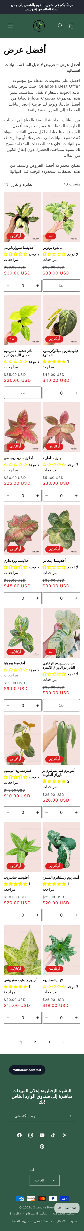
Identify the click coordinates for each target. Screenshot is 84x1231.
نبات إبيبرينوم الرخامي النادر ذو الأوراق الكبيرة (59, 665)
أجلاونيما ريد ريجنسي (18, 458)
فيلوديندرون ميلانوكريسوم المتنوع (61, 353)
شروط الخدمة (20, 1221)
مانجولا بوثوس (53, 247)
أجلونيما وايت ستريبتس (20, 980)
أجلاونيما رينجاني (54, 560)
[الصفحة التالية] (63, 1042)
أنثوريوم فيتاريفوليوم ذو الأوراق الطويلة (59, 772)
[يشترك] (69, 1116)
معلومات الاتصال (67, 1221)
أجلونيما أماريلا (53, 458)
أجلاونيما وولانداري (16, 560)
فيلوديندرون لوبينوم (17, 770)
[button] (10, 26)
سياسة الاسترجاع (36, 1213)
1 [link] (21, 1042)
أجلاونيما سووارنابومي (19, 247)
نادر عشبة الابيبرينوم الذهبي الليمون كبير (18, 353)
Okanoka (39, 1207)
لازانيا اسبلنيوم (53, 980)
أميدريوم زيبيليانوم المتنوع (61, 877)
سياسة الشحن (43, 1221)
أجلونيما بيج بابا (14, 663)
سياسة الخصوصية (63, 1213)
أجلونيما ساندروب (16, 877)
